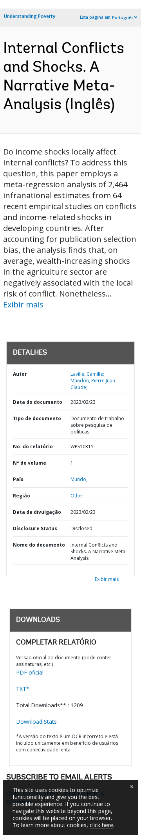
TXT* (22, 688)
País (18, 479)
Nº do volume (29, 463)
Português (123, 17)
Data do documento (37, 402)
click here (101, 825)
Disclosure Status (35, 528)
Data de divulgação (37, 512)
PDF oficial (29, 672)
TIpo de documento (37, 418)
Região (21, 495)
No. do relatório (33, 446)
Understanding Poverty (29, 16)
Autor (20, 374)
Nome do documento (39, 545)
